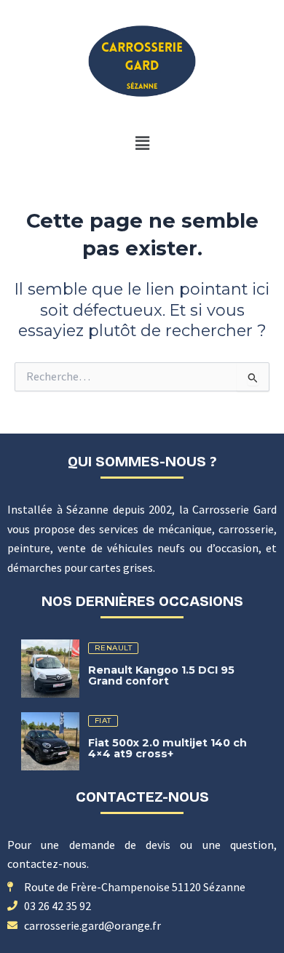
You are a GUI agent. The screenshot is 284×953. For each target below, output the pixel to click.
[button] (142, 143)
